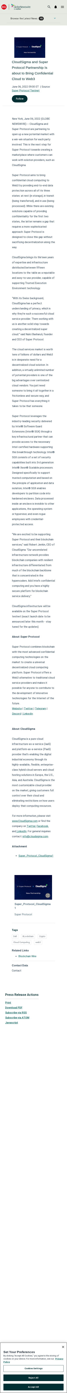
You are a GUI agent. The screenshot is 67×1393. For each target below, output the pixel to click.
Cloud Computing (21, 942)
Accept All (33, 1387)
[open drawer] (62, 7)
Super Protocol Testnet (26, 90)
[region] (33, 1367)
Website (17, 708)
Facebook (42, 826)
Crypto (42, 936)
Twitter (29, 708)
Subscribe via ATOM (17, 1017)
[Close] (63, 1346)
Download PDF (13, 1007)
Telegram (40, 708)
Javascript (11, 1022)
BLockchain (28, 936)
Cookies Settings (33, 1368)
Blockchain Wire (27, 956)
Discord (16, 713)
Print (8, 1002)
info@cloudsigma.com (35, 836)
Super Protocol (23, 914)
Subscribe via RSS (16, 1012)
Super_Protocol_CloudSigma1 (36, 855)
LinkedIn (27, 713)
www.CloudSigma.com (25, 821)
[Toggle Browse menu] (55, 18)
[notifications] (55, 7)
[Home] (16, 7)
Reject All (33, 1378)
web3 (38, 942)
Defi (15, 936)
